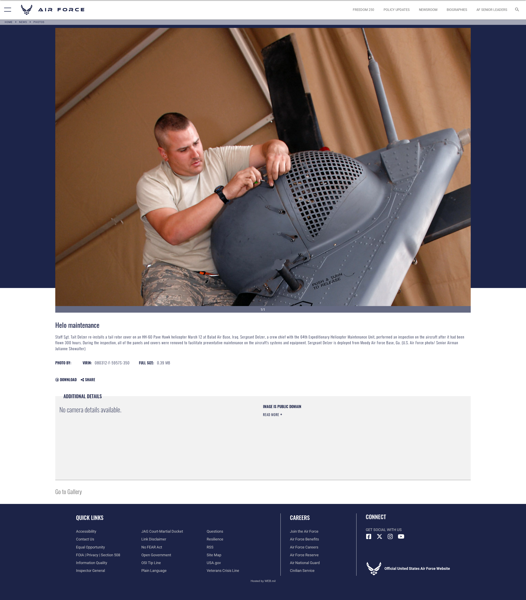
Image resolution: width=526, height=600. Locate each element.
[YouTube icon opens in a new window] (401, 536)
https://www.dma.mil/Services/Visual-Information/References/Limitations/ (311, 435)
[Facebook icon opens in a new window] (369, 536)
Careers (300, 517)
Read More (271, 414)
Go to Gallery (68, 491)
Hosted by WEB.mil (263, 581)
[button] (6, 10)
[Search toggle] (517, 10)
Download (68, 379)
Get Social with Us (384, 530)
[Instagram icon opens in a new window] (390, 536)
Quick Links (89, 517)
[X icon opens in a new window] (379, 536)
